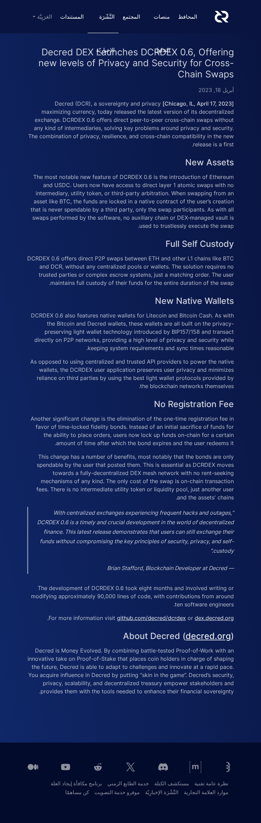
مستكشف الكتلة (171, 783)
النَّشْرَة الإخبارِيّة (105, 23)
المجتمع (131, 16)
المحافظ (187, 16)
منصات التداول (162, 23)
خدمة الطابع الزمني (128, 783)
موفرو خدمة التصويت (117, 792)
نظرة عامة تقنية (211, 783)
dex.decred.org (214, 618)
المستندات (72, 16)
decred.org (208, 636)
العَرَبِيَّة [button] (43, 16)
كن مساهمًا (77, 792)
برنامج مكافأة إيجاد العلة (76, 783)
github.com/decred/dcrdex (151, 618)
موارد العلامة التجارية (206, 792)
